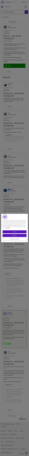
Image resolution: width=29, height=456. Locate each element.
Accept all (14, 231)
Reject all (14, 235)
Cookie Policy (7, 227)
